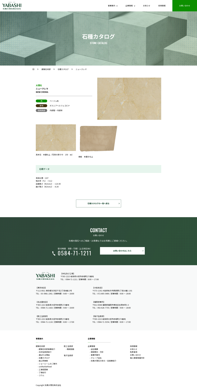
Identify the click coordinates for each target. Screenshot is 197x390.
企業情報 (91, 346)
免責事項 (133, 352)
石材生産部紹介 (45, 352)
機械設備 (70, 349)
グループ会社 (96, 357)
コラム (41, 375)
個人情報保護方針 (137, 357)
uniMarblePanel (45, 366)
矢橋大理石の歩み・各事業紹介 (103, 360)
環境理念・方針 (97, 352)
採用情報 (162, 5)
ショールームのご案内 (48, 363)
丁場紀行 (42, 372)
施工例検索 (43, 360)
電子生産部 (68, 355)
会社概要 (94, 349)
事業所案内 (95, 355)
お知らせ (146, 5)
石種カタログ (63, 69)
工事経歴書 (43, 369)
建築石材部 (46, 69)
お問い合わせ (184, 5)
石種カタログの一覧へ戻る (98, 203)
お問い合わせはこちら (122, 250)
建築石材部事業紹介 (47, 349)
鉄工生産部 (68, 346)
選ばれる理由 (44, 355)
